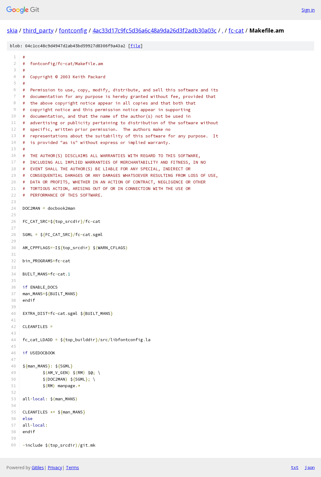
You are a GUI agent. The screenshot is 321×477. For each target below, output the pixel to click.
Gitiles (38, 467)
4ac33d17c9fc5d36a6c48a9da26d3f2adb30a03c (154, 30)
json (310, 467)
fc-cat (236, 30)
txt (294, 467)
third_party (38, 30)
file (135, 46)
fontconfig (73, 30)
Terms (72, 467)
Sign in (308, 10)
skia (12, 30)
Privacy (55, 467)
